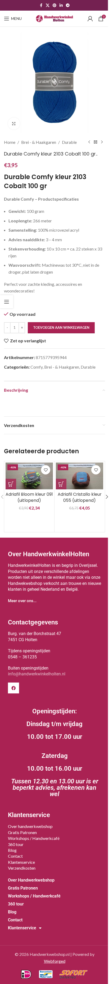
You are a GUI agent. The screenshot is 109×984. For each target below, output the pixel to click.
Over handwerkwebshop (30, 826)
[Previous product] (89, 142)
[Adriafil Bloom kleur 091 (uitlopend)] (29, 476)
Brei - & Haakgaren (38, 142)
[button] (11, 484)
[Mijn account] (90, 18)
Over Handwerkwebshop (31, 880)
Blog (12, 850)
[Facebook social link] (41, 5)
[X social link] (47, 5)
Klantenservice (21, 862)
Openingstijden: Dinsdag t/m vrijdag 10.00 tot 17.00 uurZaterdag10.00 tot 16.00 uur (54, 752)
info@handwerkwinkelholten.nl (36, 673)
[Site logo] (54, 17)
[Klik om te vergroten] (14, 124)
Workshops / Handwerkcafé (34, 838)
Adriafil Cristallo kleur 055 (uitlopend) (80, 497)
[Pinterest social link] (54, 5)
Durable (69, 142)
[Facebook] (13, 688)
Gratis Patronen (22, 832)
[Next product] (102, 142)
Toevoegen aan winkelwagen (61, 327)
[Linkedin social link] (61, 5)
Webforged (54, 961)
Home (9, 142)
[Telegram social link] (67, 5)
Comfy (36, 366)
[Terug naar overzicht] (95, 142)
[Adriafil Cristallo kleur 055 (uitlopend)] (79, 476)
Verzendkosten (21, 867)
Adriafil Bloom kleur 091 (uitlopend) (29, 497)
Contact (15, 855)
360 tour (16, 844)
